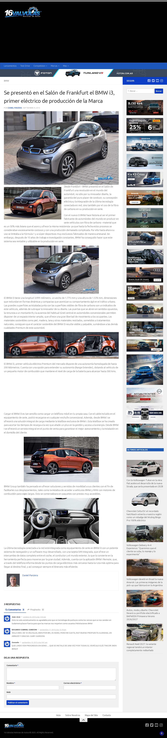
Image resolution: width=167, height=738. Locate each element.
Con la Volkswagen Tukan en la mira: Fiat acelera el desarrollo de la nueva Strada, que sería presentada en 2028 (145, 483)
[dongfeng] (145, 150)
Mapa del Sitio (91, 715)
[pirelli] (145, 132)
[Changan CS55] (145, 168)
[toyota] (145, 336)
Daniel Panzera (15, 108)
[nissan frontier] (145, 402)
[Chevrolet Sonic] (145, 300)
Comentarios (16, 609)
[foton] (83, 73)
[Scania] (145, 264)
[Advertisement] (83, 43)
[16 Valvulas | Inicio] (23, 12)
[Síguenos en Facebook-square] (149, 80)
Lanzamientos (10, 66)
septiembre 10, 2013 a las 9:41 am (34, 642)
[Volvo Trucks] (145, 420)
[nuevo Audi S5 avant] (145, 282)
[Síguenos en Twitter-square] (153, 80)
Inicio (58, 715)
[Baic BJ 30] (145, 114)
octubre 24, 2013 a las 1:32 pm (34, 617)
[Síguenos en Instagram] (161, 80)
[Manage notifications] (162, 733)
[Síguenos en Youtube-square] (157, 80)
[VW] (145, 204)
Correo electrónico (73, 683)
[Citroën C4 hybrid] (145, 438)
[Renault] (145, 351)
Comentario (12, 665)
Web (9, 692)
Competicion (39, 66)
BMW (6, 81)
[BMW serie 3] (145, 384)
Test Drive (25, 66)
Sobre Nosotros (72, 715)
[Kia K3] (145, 186)
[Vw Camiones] (145, 318)
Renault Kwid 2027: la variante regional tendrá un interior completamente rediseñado (141, 647)
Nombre (11, 683)
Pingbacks (36, 609)
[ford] (145, 227)
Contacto (107, 715)
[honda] (145, 245)
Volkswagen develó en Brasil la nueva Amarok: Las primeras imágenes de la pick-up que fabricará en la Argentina (145, 582)
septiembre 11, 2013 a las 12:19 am (53, 630)
